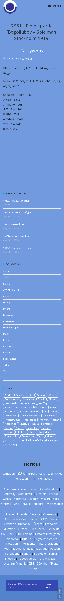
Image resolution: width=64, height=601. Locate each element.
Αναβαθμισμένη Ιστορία (45, 440)
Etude (43, 407)
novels (35, 423)
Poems (6, 352)
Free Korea (10, 411)
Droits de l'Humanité (17, 524)
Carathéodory (49, 489)
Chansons (49, 514)
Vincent (51, 436)
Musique (24, 423)
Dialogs (7, 302)
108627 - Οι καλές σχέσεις (16, 200)
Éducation (9, 529)
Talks (6, 364)
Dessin (41, 399)
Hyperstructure (12, 419)
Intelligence (30, 419)
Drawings (8, 315)
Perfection (21, 478)
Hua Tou (27, 539)
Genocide (35, 411)
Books (6, 283)
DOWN (59, 596)
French (23, 411)
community (28, 399)
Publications (9, 358)
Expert (32, 473)
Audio (6, 277)
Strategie (21, 432)
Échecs (38, 524)
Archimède (19, 489)
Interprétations (48, 544)
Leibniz (33, 499)
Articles (28, 58)
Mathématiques (23, 548)
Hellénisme (25, 534)
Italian (56, 419)
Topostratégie (27, 558)
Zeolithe (24, 440)
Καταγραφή (11, 444)
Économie (51, 524)
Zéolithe (42, 563)
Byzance (41, 395)
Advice (10, 514)
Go (45, 411)
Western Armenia (15, 563)
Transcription (11, 436)
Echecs (8, 407)
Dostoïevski (25, 494)
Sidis (56, 499)
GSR (42, 473)
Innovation (11, 544)
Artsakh (20, 395)
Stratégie (40, 553)
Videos (6, 371)
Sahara (45, 427)
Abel (6, 489)
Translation (28, 436)
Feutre (53, 407)
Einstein (41, 494)
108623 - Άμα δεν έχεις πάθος (18, 248)
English (33, 407)
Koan (7, 548)
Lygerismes (54, 473)
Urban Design (48, 558)
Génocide (53, 529)
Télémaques (44, 478)
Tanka (53, 553)
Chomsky (9, 494)
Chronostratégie (15, 519)
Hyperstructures (46, 539)
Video (40, 436)
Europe (23, 529)
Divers (6, 308)
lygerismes (10, 423)
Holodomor (49, 415)
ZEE (15, 440)
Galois (7, 499)
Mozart (45, 499)
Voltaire (38, 504)
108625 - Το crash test (14, 224)
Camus (52, 395)
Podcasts (8, 346)
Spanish (9, 432)
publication (32, 427)
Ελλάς (21, 473)
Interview (44, 419)
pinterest (47, 423)
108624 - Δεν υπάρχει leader (17, 236)
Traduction (44, 432)
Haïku (11, 534)
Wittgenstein (54, 504)
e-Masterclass (27, 403)
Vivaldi (26, 504)
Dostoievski (11, 403)
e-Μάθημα (44, 403)
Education (21, 407)
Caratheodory (12, 399)
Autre (30, 395)
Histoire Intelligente (30, 415)
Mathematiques (11, 327)
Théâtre (10, 558)
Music (6, 333)
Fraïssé (53, 494)
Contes (7, 296)
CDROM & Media (11, 290)
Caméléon (8, 473)
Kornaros (20, 499)
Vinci (7, 440)
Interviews (8, 321)
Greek (54, 411)
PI (32, 478)
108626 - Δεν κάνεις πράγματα (18, 212)
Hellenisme (10, 415)
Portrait (19, 427)
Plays (6, 339)
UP (59, 590)
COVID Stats (49, 519)
